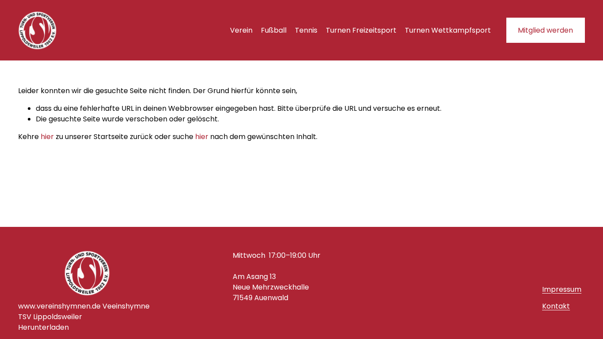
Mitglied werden (545, 30)
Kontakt (556, 306)
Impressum (561, 289)
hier (47, 137)
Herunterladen (43, 327)
